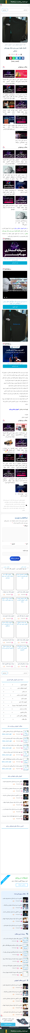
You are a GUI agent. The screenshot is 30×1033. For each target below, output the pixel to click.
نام (26, 544)
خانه (25, 45)
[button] (22, 58)
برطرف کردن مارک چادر (13, 502)
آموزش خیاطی (8, 45)
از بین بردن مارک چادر (14, 500)
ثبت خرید (15, 307)
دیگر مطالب (24, 719)
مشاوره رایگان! (8, 1024)
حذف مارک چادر (17, 504)
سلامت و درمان (23, 709)
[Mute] (7, 297)
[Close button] (29, 5)
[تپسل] (1, 5)
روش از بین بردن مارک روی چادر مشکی (14, 506)
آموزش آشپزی (24, 685)
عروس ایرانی (24, 698)
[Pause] (5, 297)
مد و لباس (24, 691)
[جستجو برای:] (18, 673)
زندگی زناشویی (23, 712)
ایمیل (13, 544)
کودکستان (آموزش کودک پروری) (19, 705)
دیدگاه (25, 526)
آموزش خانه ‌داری (23, 702)
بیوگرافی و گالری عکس (22, 716)
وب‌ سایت (25, 550)
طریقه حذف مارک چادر (13, 508)
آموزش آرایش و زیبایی (22, 695)
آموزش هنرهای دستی (22, 688)
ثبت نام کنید (15, 263)
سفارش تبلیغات (22, 885)
